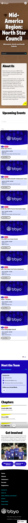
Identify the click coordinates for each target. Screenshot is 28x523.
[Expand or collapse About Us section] (24, 103)
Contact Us (4, 490)
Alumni (3, 476)
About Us (3, 492)
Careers (3, 498)
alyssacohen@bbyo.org (11, 380)
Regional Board (6, 369)
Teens (3, 473)
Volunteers (4, 479)
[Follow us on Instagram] (4, 390)
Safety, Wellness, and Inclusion (9, 495)
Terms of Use (4, 504)
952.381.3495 (8, 377)
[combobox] (22, 521)
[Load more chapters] (14, 425)
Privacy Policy (4, 501)
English (22, 521)
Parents (3, 482)
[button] (25, 3)
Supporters (5, 485)
